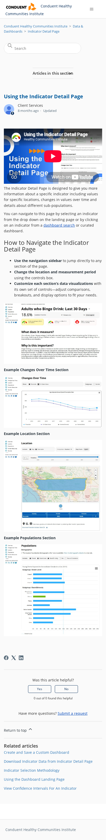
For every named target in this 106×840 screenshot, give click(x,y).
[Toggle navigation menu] (91, 9)
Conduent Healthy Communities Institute (35, 26)
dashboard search (59, 225)
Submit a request (72, 713)
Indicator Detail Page (43, 31)
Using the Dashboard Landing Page (34, 779)
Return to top (16, 730)
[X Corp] (13, 657)
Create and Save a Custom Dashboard (36, 752)
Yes (39, 689)
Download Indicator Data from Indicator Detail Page (48, 761)
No (66, 689)
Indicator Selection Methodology (31, 770)
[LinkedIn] (21, 657)
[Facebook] (6, 657)
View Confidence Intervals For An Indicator (40, 788)
